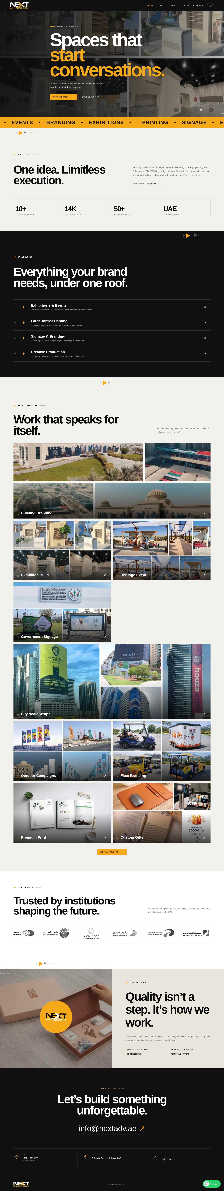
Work (186, 6)
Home (150, 5)
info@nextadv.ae (112, 1128)
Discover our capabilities (146, 183)
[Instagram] (163, 1159)
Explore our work (93, 89)
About (161, 6)
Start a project (63, 89)
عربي (210, 6)
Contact (198, 6)
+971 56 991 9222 (30, 1158)
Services (174, 6)
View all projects (112, 852)
